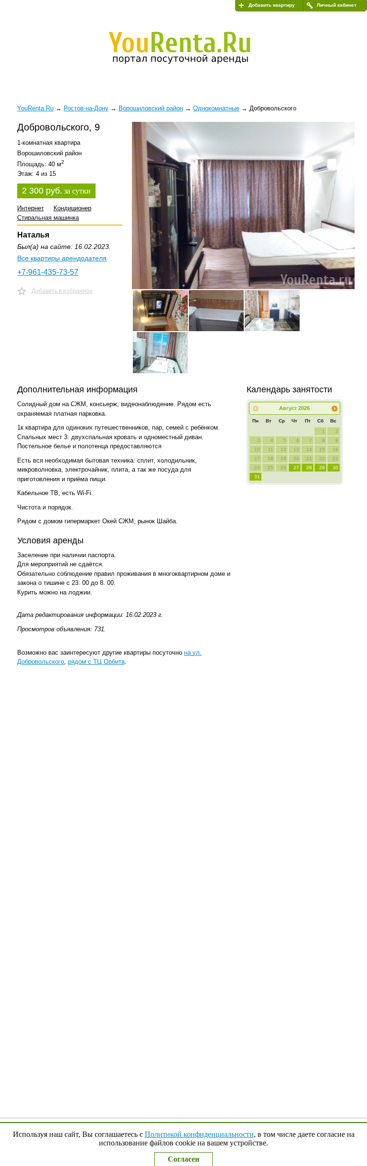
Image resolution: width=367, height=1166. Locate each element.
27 (296, 467)
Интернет (30, 208)
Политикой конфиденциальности (199, 1134)
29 (322, 467)
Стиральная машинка (48, 217)
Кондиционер (72, 208)
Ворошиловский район (151, 108)
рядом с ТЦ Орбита (96, 661)
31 (257, 476)
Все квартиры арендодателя (62, 258)
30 (335, 467)
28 (309, 467)
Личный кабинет (336, 5)
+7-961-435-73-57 (47, 272)
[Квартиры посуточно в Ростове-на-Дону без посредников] (186, 46)
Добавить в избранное (62, 291)
